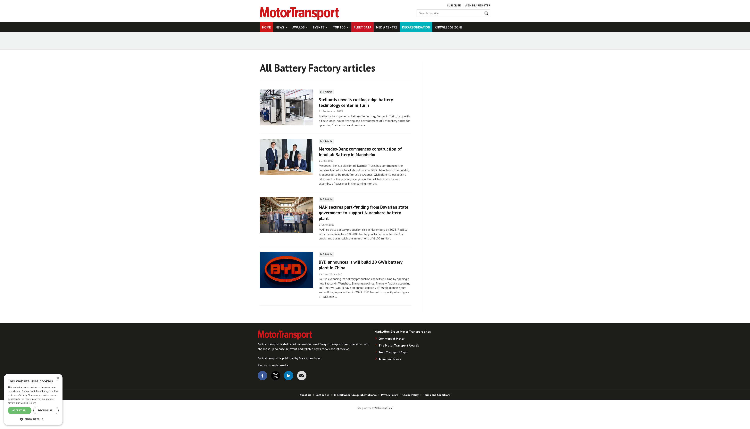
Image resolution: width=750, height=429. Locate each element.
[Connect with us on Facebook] (262, 375)
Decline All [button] (46, 410)
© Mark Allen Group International (355, 395)
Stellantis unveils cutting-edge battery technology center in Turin (356, 102)
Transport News (390, 359)
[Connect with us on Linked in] (288, 375)
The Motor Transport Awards (399, 345)
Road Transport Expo (393, 352)
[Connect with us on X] (275, 375)
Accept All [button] (19, 410)
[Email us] (301, 375)
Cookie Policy (410, 395)
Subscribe (454, 5)
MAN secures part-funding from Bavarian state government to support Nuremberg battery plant (363, 212)
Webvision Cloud (384, 408)
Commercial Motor (391, 338)
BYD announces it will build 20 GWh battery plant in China (360, 264)
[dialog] (33, 399)
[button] (33, 419)
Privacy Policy (389, 395)
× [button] (58, 378)
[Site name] (299, 19)
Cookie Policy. (28, 402)
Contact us (322, 395)
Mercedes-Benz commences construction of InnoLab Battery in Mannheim (360, 151)
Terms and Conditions (437, 395)
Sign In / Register (477, 5)
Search (487, 12)
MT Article (326, 92)
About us (305, 395)
